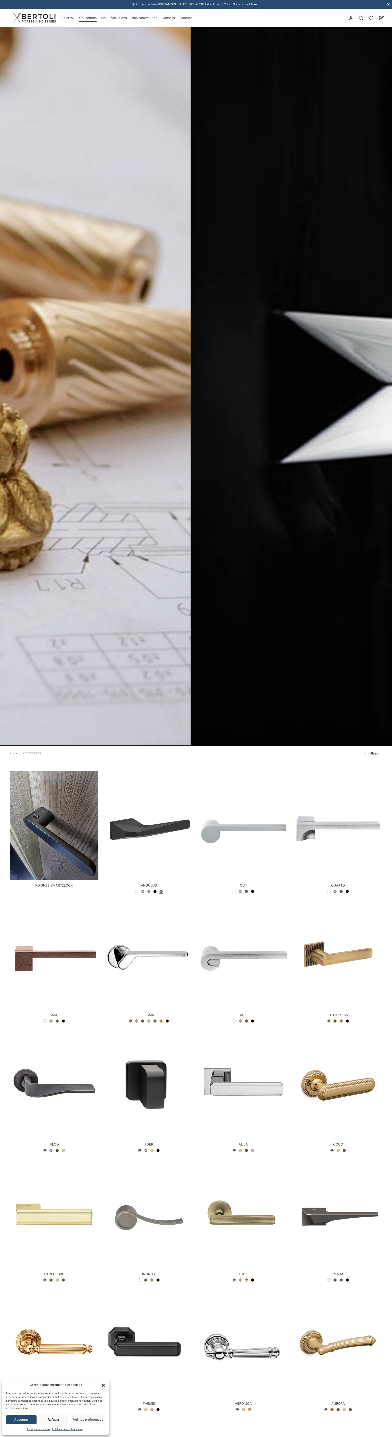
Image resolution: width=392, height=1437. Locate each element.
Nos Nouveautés (144, 18)
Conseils (168, 18)
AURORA (338, 1403)
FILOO (54, 1144)
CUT (243, 885)
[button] (103, 1385)
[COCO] (338, 1084)
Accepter (21, 1419)
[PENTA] (338, 1214)
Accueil (14, 753)
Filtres (373, 753)
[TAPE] (243, 955)
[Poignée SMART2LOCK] (54, 825)
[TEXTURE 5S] (338, 955)
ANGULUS (149, 885)
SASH (54, 1015)
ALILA (243, 1144)
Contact (185, 18)
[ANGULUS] (149, 825)
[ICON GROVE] (54, 1214)
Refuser (53, 1419)
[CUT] (243, 825)
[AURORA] (338, 1343)
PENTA (338, 1274)
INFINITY (148, 1274)
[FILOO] (54, 1084)
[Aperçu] (61, 870)
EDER (148, 1144)
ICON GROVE (54, 1274)
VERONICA (243, 1403)
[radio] (136, 891)
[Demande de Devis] (381, 18)
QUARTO (338, 885)
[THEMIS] (149, 1343)
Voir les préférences (88, 1419)
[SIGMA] (149, 955)
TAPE (243, 1015)
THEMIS (149, 1403)
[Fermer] (388, 4)
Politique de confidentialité (67, 1429)
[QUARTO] (338, 825)
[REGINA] (54, 1343)
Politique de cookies (38, 1429)
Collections (88, 18)
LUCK (243, 1274)
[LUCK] (243, 1214)
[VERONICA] (243, 1343)
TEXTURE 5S (338, 1015)
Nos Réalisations (114, 18)
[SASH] (54, 955)
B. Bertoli (67, 18)
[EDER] (149, 1084)
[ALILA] (243, 1084)
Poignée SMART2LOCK (54, 885)
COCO (338, 1144)
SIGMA (149, 1015)
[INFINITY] (149, 1214)
